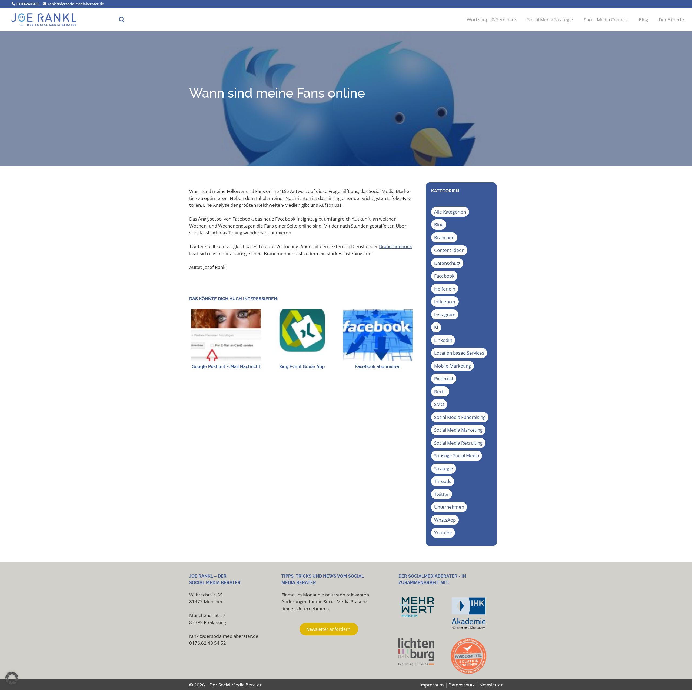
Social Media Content (606, 19)
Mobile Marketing (452, 366)
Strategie (443, 468)
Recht (440, 391)
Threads (442, 481)
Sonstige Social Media (456, 455)
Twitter (441, 494)
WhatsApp (445, 520)
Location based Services (459, 353)
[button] (121, 20)
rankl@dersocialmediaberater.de (75, 3)
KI (436, 327)
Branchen (444, 237)
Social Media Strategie (550, 19)
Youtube (443, 532)
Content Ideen (449, 250)
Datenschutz (447, 263)
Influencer (445, 301)
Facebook (444, 276)
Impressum (432, 685)
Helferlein (444, 289)
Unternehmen (449, 507)
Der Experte (671, 19)
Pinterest (443, 378)
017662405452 (27, 3)
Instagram (444, 314)
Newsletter (491, 685)
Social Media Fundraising (459, 417)
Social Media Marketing (458, 430)
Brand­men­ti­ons (395, 246)
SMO (439, 404)
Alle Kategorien (450, 212)
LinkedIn (443, 340)
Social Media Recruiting (458, 443)
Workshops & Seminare (491, 19)
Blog (643, 19)
